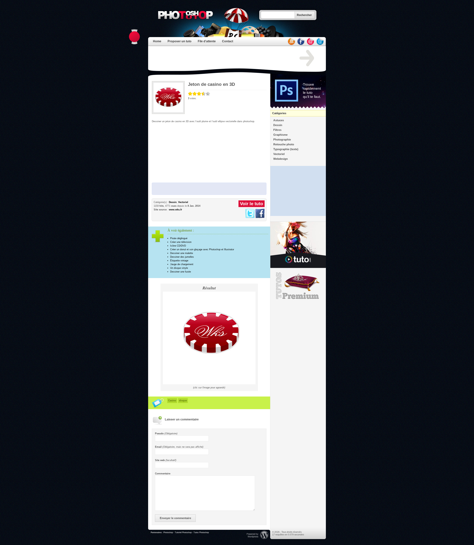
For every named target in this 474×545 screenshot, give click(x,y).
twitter (320, 41)
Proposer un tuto (179, 41)
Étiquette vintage (179, 260)
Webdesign (280, 158)
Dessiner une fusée (180, 271)
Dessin (173, 202)
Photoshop (168, 532)
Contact (227, 41)
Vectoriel (183, 202)
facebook (301, 41)
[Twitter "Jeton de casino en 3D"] (250, 217)
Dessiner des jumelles (182, 256)
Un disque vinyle (179, 268)
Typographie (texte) (285, 149)
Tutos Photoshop (201, 532)
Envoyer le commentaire (175, 518)
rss (291, 41)
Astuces (278, 120)
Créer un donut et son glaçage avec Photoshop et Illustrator (202, 249)
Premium (298, 286)
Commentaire (162, 473)
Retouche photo (283, 144)
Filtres (277, 129)
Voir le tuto (251, 203)
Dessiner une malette (181, 253)
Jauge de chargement (181, 264)
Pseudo (159, 433)
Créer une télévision (180, 242)
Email (158, 446)
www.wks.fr (175, 209)
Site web (160, 460)
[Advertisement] (219, 58)
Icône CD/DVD (178, 245)
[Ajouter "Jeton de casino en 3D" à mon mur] (260, 217)
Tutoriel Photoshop (183, 532)
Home (157, 41)
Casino (172, 400)
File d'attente (207, 41)
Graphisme (280, 134)
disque (183, 400)
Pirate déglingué (178, 238)
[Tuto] (298, 245)
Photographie (282, 139)
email (310, 41)
